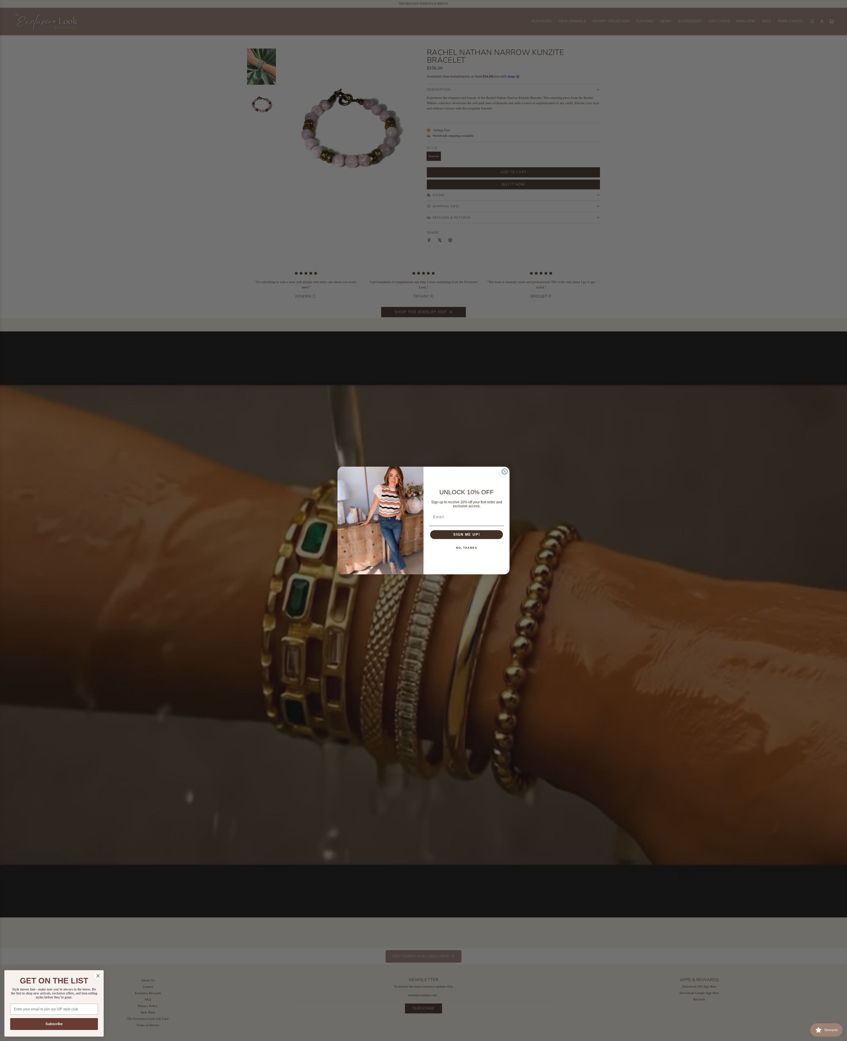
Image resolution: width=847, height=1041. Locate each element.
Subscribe (54, 1024)
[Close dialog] (504, 471)
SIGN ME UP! (466, 534)
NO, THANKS (466, 547)
